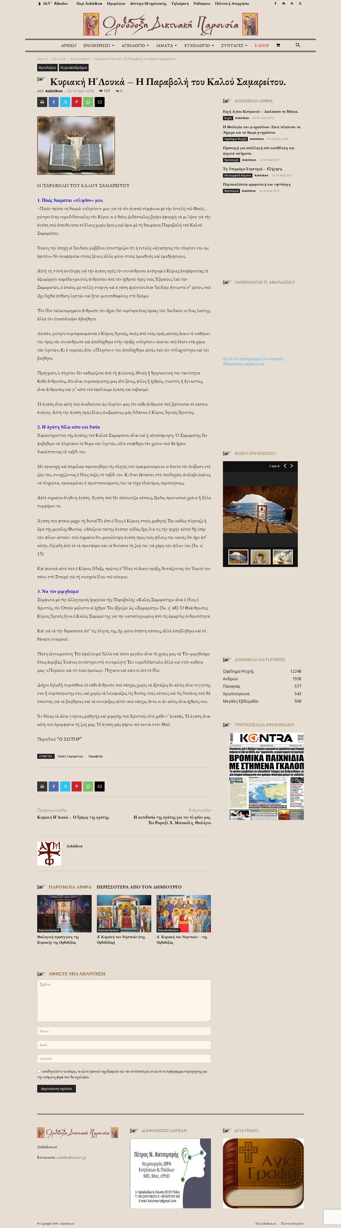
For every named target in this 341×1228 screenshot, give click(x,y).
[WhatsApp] (88, 102)
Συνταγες (232, 45)
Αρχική (68, 45)
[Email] (100, 102)
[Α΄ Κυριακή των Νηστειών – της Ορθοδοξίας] (184, 913)
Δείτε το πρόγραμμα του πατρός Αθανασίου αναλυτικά (253, 361)
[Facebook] (275, 3)
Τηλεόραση (180, 3)
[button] (298, 45)
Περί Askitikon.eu (265, 1224)
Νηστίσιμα (231, 191)
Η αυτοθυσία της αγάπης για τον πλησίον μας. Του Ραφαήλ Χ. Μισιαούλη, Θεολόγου (172, 819)
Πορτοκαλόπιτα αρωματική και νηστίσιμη (257, 184)
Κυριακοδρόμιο (80, 58)
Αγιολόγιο (59, 58)
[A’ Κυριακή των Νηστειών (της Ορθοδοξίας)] (124, 913)
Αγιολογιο (133, 45)
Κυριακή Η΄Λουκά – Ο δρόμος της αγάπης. (73, 817)
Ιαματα (164, 45)
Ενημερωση (96, 45)
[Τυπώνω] (42, 102)
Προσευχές (231, 160)
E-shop (262, 45)
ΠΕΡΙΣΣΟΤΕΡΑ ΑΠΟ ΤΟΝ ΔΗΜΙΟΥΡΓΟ (139, 887)
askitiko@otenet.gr (71, 1157)
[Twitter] (300, 3)
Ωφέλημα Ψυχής (235, 139)
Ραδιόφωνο (201, 3)
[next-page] (48, 952)
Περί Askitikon (89, 3)
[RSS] (292, 3)
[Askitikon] (170, 24)
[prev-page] (40, 952)
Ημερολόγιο (116, 3)
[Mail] (283, 3)
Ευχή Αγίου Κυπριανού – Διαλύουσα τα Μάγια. (260, 111)
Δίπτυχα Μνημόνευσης (148, 3)
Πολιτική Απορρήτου (232, 3)
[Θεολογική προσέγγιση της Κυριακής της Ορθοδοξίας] (64, 913)
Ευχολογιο (197, 45)
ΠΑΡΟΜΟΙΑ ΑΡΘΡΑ (70, 887)
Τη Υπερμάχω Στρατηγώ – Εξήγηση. (253, 168)
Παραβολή (96, 756)
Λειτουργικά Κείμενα (237, 175)
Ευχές (228, 118)
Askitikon (54, 91)
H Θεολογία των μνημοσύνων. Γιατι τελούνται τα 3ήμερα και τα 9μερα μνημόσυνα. (261, 129)
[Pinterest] (77, 102)
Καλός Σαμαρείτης (70, 756)
